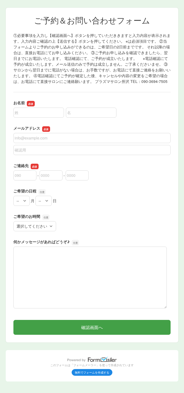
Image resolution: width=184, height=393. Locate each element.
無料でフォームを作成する (92, 372)
